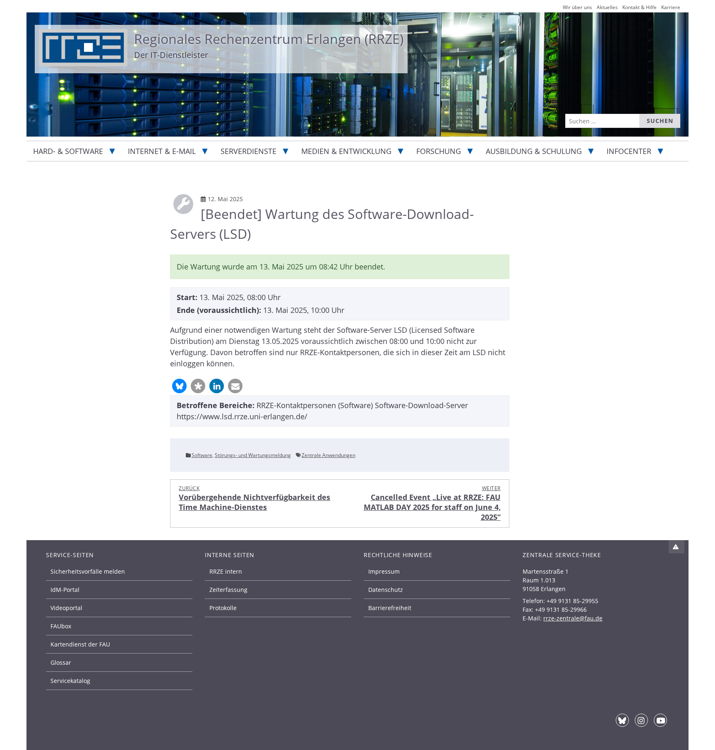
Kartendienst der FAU (80, 644)
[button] (179, 386)
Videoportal (66, 608)
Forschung (438, 151)
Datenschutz (385, 590)
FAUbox (60, 626)
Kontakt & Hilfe (639, 7)
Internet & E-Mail (162, 151)
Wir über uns (577, 7)
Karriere (670, 7)
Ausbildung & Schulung (534, 151)
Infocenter (629, 151)
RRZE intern (225, 571)
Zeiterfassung (228, 590)
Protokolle (223, 608)
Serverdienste (248, 151)
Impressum (384, 571)
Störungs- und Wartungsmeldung (253, 455)
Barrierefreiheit (389, 608)
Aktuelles (607, 7)
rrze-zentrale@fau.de (572, 618)
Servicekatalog (70, 681)
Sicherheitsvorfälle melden (87, 571)
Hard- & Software (68, 151)
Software (202, 455)
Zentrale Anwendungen (328, 455)
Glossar (60, 662)
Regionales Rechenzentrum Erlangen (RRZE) (268, 39)
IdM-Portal (64, 590)
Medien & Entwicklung (346, 151)
